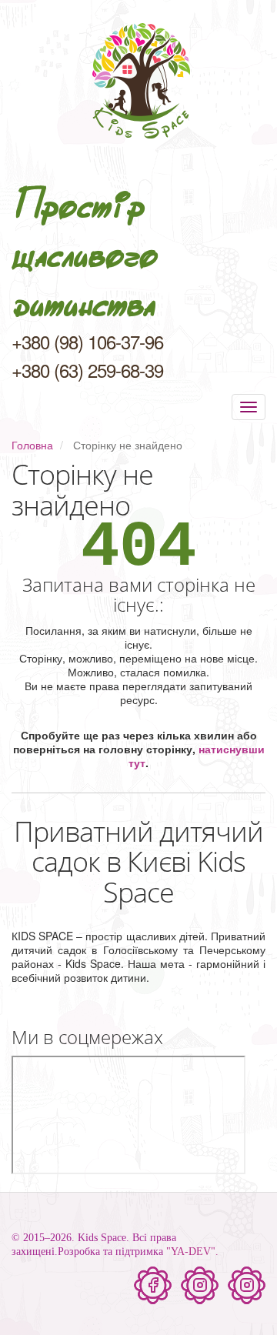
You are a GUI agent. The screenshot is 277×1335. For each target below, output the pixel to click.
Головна (32, 444)
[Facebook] (153, 1285)
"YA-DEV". (192, 1251)
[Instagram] (200, 1285)
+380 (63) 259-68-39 (87, 369)
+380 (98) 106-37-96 (87, 341)
